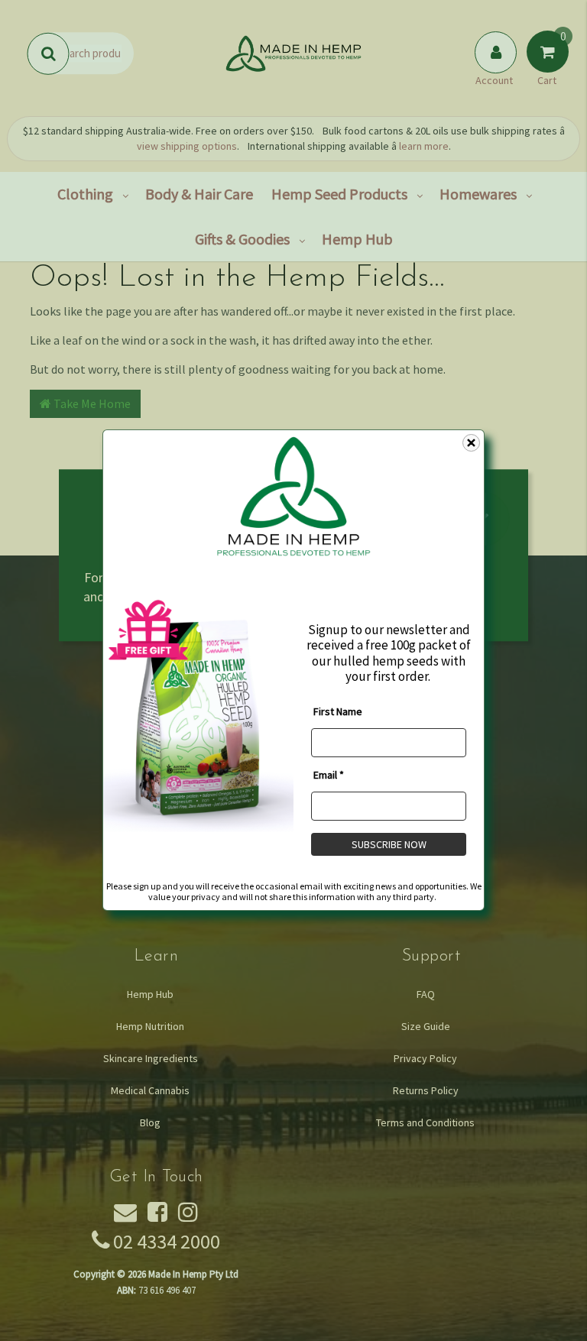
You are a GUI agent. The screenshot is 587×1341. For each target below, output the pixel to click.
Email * (328, 775)
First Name (337, 711)
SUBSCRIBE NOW (389, 844)
